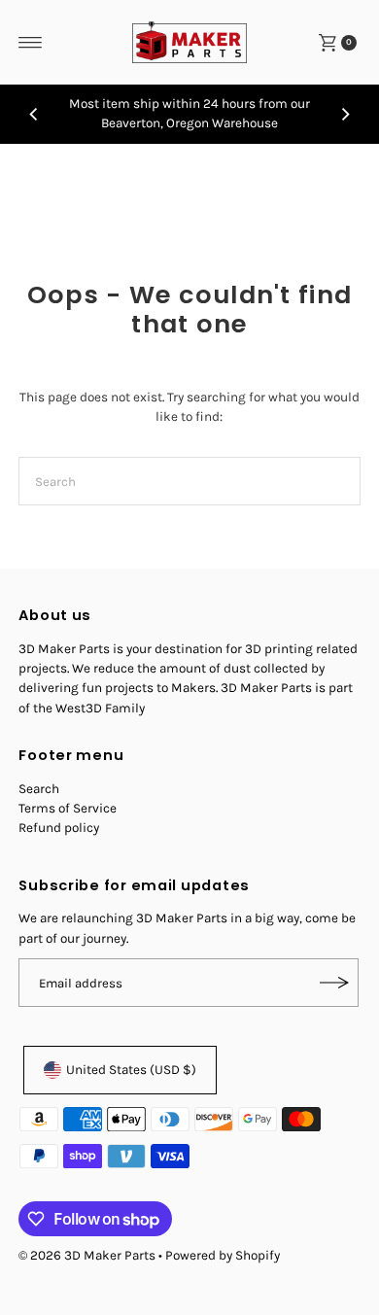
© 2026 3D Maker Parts (86, 1255)
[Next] (345, 113)
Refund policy (58, 827)
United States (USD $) (131, 1069)
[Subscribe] (334, 982)
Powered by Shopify (222, 1255)
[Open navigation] (31, 42)
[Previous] (34, 113)
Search (38, 788)
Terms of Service (67, 808)
